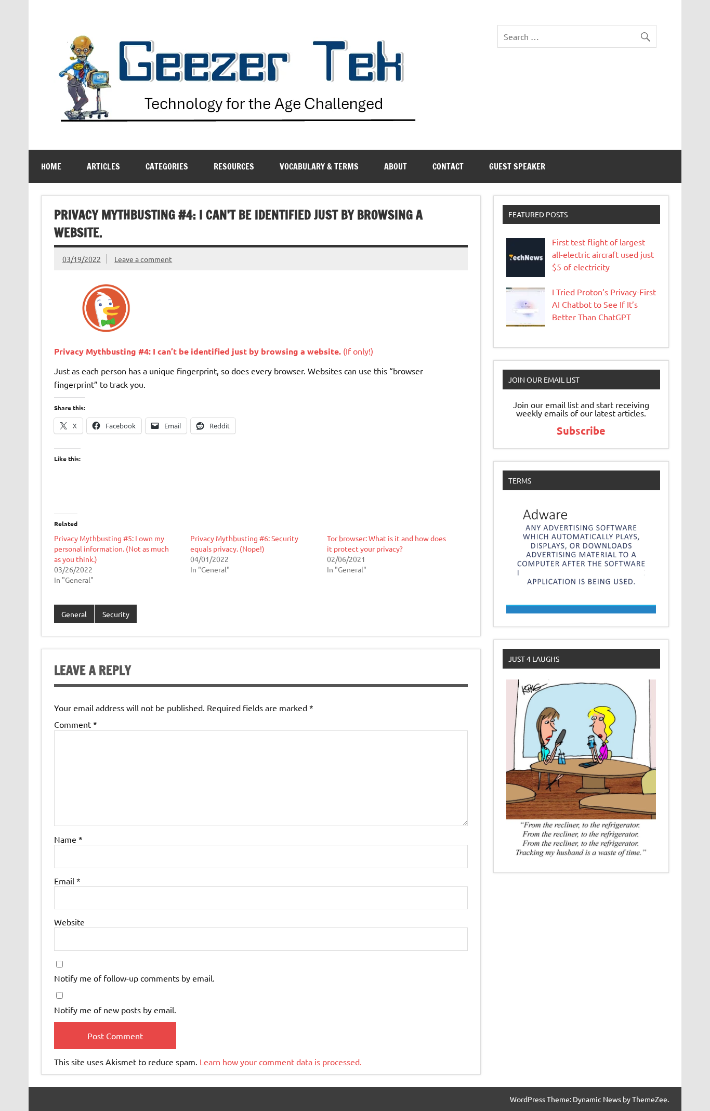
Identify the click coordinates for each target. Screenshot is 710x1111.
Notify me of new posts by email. (115, 1009)
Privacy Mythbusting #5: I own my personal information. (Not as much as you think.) (111, 548)
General (74, 614)
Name (68, 839)
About (395, 166)
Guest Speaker (517, 166)
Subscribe (581, 430)
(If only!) (213, 351)
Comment (75, 724)
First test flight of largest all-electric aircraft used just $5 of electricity (603, 254)
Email (67, 881)
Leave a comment (143, 259)
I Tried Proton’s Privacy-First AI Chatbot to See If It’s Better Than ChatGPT (604, 304)
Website (69, 922)
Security (115, 614)
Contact (448, 166)
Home (51, 166)
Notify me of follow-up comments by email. (134, 978)
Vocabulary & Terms (319, 166)
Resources (234, 166)
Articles (103, 166)
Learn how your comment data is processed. (281, 1061)
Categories (167, 166)
